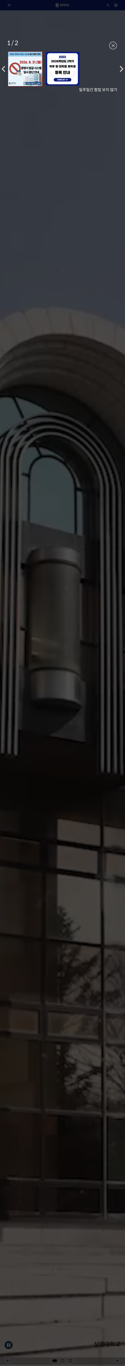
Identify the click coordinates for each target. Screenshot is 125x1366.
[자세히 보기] (25, 69)
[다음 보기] (121, 69)
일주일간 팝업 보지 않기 (98, 89)
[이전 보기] (3, 69)
